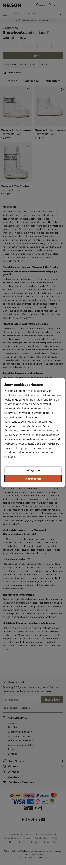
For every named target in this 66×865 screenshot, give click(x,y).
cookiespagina (20, 448)
